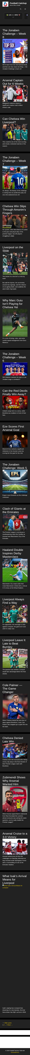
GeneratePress (15, 1052)
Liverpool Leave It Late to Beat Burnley (13, 643)
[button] (20, 9)
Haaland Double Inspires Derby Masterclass (12, 553)
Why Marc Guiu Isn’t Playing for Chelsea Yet (12, 304)
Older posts (8, 1023)
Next (10, 1025)
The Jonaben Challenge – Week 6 (14, 357)
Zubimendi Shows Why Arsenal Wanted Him (13, 781)
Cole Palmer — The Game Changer (12, 689)
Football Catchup (18, 3)
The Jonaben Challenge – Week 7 (14, 161)
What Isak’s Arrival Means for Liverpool (14, 879)
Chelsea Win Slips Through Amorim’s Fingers (14, 210)
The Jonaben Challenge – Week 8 (14, 34)
